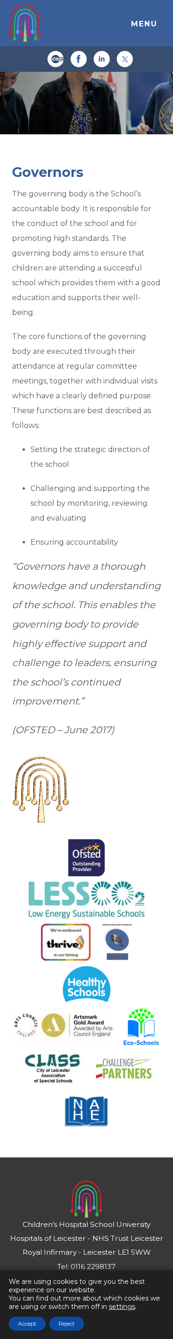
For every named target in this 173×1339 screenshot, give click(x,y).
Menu (144, 23)
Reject (67, 1323)
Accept (27, 1323)
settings (122, 1306)
